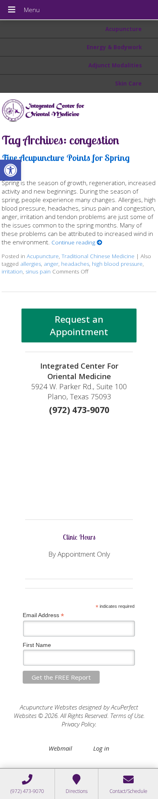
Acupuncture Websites (48, 707)
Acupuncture (123, 29)
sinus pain (38, 271)
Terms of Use (126, 715)
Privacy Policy (78, 724)
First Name (37, 645)
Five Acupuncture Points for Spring (66, 157)
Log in (101, 748)
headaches (75, 263)
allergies (30, 263)
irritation (12, 271)
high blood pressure (117, 263)
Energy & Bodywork (114, 47)
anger (51, 263)
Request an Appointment (79, 325)
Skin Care (128, 83)
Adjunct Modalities (115, 65)
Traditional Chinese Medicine (98, 256)
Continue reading (74, 242)
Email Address (43, 615)
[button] (10, 170)
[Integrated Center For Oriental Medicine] (79, 110)
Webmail (60, 748)
